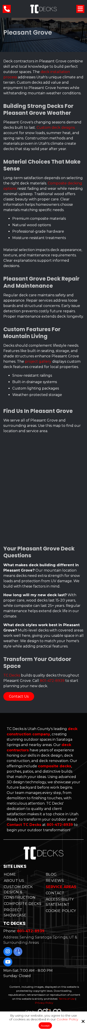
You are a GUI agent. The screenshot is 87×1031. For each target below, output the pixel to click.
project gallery (38, 361)
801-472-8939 (52, 681)
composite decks (54, 766)
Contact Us (19, 696)
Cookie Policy (67, 1019)
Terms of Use (67, 998)
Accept (45, 1025)
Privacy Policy (44, 1002)
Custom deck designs (56, 127)
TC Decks (11, 675)
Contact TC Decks (24, 825)
